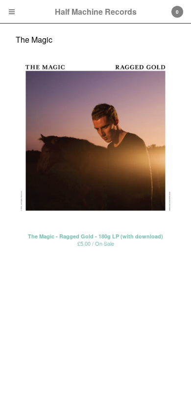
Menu (12, 12)
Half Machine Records (96, 11)
